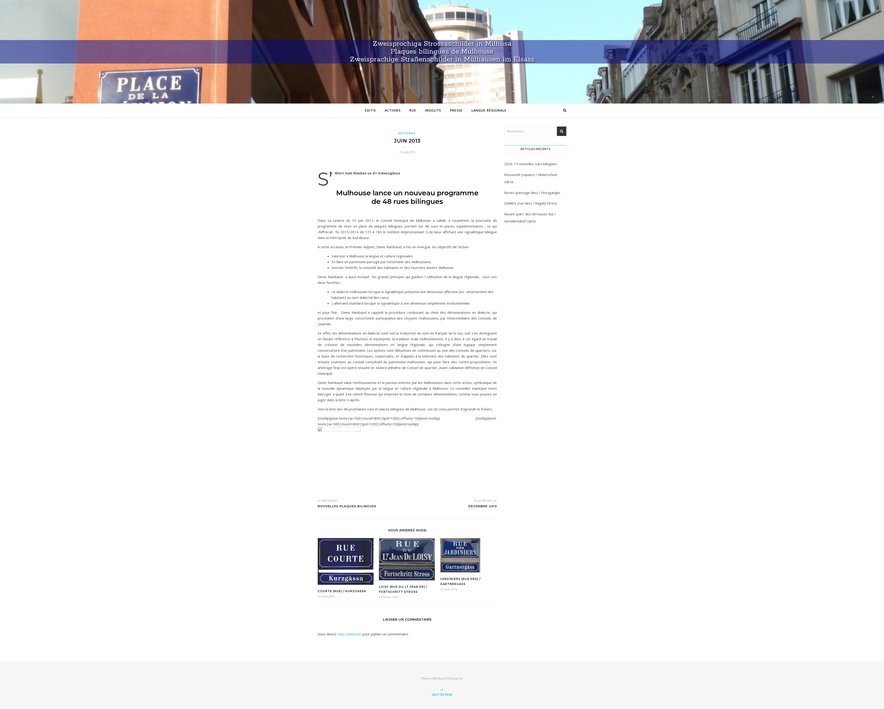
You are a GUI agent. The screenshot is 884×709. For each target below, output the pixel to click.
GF (460, 678)
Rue (412, 110)
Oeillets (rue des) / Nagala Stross (530, 203)
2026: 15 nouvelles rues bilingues (530, 163)
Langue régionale (488, 110)
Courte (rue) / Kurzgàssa (342, 591)
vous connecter (349, 634)
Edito (370, 110)
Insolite (433, 110)
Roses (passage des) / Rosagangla (532, 192)
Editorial (407, 133)
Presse (456, 110)
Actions (393, 110)
